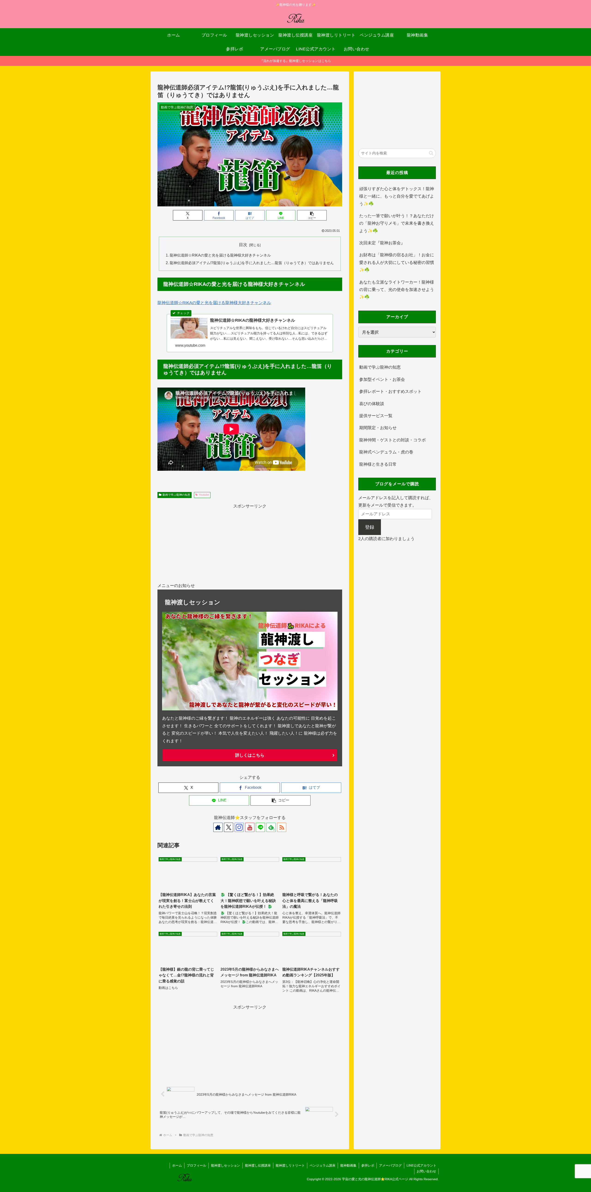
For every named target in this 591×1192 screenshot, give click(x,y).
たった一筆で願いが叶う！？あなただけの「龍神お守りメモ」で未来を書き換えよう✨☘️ (396, 223)
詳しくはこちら (249, 755)
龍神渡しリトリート (290, 1165)
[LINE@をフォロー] (260, 827)
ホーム (177, 1165)
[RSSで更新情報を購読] (281, 827)
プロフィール (196, 1165)
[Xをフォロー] (228, 827)
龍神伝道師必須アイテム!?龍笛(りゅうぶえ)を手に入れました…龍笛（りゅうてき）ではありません (252, 263)
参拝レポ (367, 1165)
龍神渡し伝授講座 (258, 1165)
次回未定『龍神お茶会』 (382, 242)
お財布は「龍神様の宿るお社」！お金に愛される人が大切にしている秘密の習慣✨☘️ (396, 262)
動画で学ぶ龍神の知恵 (176, 494)
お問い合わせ (426, 1171)
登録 (369, 526)
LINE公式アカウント (421, 1165)
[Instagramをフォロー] (239, 827)
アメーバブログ (390, 1165)
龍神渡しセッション (225, 1165)
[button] (312, 215)
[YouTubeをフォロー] (249, 827)
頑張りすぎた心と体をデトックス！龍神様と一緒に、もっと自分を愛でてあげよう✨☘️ (396, 196)
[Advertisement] (249, 542)
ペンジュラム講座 (322, 1165)
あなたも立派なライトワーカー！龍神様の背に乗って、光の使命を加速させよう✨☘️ (396, 289)
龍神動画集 (348, 1165)
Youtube (204, 494)
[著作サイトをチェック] (218, 827)
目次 (243, 244)
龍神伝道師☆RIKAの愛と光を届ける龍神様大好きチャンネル (220, 255)
